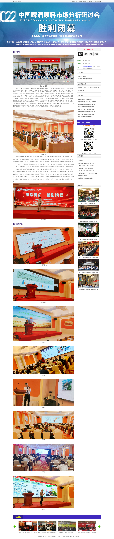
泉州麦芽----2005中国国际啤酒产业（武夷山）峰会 (67, 533)
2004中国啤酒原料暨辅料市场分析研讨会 (47, 533)
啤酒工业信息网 (17, 1)
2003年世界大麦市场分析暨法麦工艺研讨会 (28, 533)
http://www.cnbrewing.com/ (89, 173)
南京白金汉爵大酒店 (87, 66)
